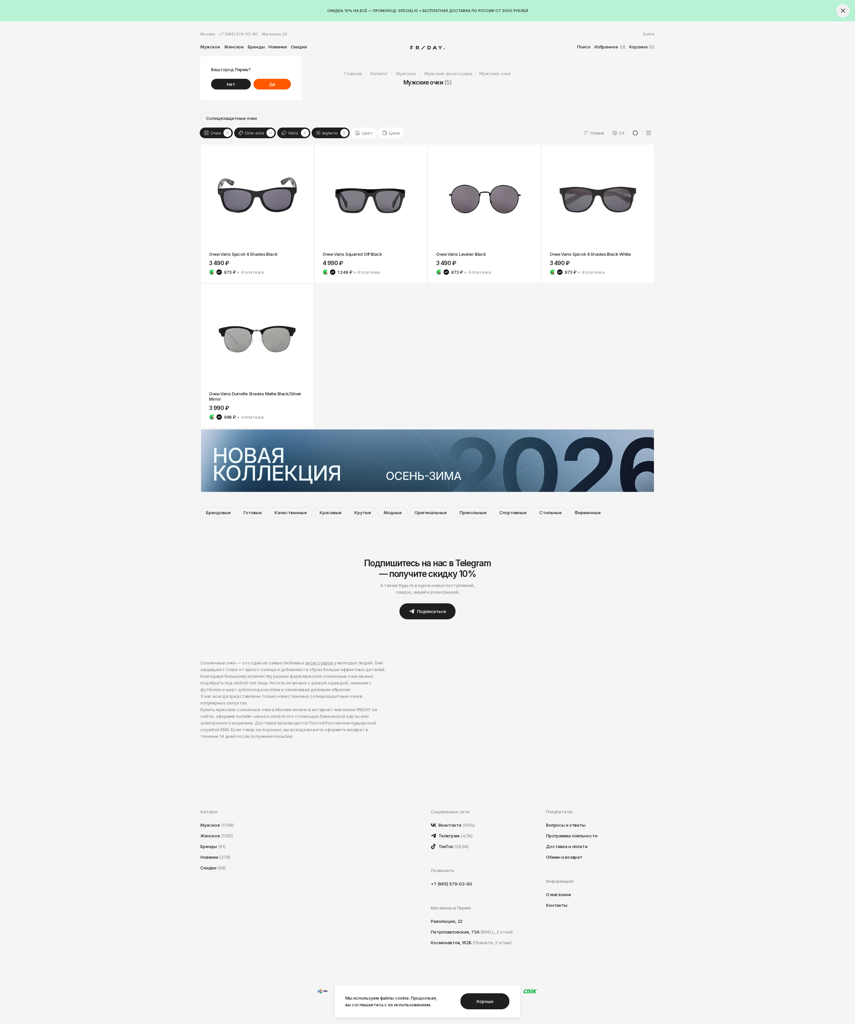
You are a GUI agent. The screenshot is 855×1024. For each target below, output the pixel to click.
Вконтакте (456, 825)
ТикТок (453, 846)
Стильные (550, 512)
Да (272, 84)
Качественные (291, 512)
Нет (231, 84)
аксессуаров (319, 662)
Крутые (362, 512)
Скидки (299, 46)
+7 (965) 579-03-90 (238, 34)
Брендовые (218, 512)
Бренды (256, 46)
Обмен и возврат (564, 857)
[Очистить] (227, 133)
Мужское (210, 46)
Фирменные (587, 512)
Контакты (556, 905)
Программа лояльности (571, 835)
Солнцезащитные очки (231, 118)
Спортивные (513, 512)
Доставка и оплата (566, 846)
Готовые (252, 512)
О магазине (558, 894)
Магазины (274, 34)
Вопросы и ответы (565, 825)
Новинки (278, 46)
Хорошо (484, 1001)
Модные (393, 512)
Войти (649, 34)
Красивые (331, 512)
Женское (234, 46)
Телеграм (455, 835)
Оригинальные (430, 512)
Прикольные (473, 512)
